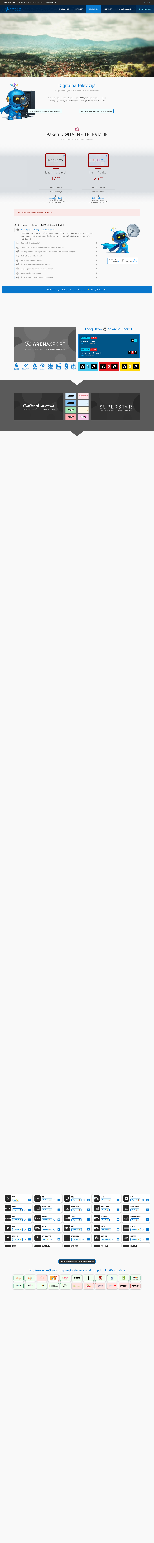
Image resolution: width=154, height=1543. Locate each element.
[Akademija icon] (144, 2)
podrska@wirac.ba (49, 2)
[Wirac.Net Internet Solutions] (12, 9)
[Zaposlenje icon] (147, 2)
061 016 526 (22, 2)
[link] (45, 344)
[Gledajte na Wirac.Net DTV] (45, 344)
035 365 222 (34, 2)
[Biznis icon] (149, 2)
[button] (55, 234)
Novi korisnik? (146, 9)
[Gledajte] (38, 406)
